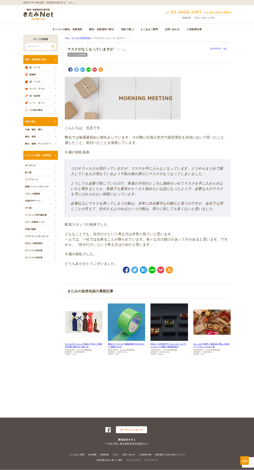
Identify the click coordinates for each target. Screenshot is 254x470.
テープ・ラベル (37, 88)
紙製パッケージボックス (37, 186)
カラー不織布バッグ (35, 222)
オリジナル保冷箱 (33, 250)
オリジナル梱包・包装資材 (67, 29)
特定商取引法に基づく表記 (110, 460)
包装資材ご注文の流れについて (170, 454)
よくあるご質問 (149, 29)
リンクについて (133, 460)
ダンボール (30, 165)
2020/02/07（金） (219, 48)
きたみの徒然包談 (81, 38)
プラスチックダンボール (37, 236)
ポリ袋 (28, 208)
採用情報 (104, 454)
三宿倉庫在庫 (194, 29)
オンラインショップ (131, 429)
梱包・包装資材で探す (101, 29)
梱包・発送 (30, 136)
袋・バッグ (35, 81)
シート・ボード (37, 103)
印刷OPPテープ (32, 201)
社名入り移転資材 (33, 243)
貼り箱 (28, 172)
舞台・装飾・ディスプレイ (38, 143)
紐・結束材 (35, 96)
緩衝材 (33, 74)
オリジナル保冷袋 (33, 257)
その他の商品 (36, 110)
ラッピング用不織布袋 (36, 215)
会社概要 (92, 454)
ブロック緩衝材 (32, 193)
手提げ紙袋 (30, 229)
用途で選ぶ (127, 29)
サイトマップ (150, 460)
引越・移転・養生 (33, 129)
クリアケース (31, 179)
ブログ (115, 454)
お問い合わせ (172, 29)
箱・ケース (35, 67)
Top (67, 38)
